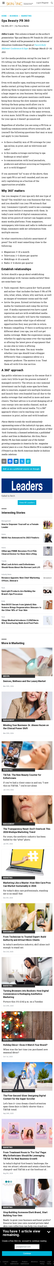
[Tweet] (22, 461)
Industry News (6, 574)
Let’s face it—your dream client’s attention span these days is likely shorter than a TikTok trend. (24, 1106)
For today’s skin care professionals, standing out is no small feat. (25, 892)
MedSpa (6, 676)
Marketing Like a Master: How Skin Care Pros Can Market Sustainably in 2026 (27, 884)
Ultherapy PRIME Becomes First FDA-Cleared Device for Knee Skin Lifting (19, 552)
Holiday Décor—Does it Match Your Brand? (25, 1045)
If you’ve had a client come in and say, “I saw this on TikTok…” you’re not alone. (26, 784)
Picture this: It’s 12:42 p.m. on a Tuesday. (23, 1001)
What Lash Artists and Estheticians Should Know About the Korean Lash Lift (21, 565)
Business (14, 16)
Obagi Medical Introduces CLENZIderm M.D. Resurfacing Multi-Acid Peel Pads (20, 621)
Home (4, 16)
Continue (27, 1253)
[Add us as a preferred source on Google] (28, 461)
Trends (4, 561)
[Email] (4, 461)
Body (3, 601)
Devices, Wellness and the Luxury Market (24, 681)
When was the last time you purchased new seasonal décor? (25, 1051)
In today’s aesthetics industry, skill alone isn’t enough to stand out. (26, 946)
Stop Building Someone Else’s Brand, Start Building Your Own (25, 1214)
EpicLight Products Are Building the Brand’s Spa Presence (19, 592)
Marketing (26, 16)
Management (6, 521)
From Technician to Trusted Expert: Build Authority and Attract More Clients (24, 938)
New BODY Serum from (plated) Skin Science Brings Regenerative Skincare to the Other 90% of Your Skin (21, 607)
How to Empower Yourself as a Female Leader (20, 525)
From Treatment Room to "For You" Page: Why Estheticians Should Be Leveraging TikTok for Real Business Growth (24, 1155)
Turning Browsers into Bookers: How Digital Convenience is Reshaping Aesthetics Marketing (26, 993)
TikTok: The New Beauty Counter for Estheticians (22, 776)
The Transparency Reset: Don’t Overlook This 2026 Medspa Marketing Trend (26, 830)
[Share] (10, 461)
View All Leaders (27, 502)
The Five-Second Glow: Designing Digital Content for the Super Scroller (24, 1097)
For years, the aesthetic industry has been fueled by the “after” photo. (24, 838)
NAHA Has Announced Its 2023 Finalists (20, 537)
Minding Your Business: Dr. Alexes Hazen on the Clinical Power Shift (26, 727)
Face (3, 588)
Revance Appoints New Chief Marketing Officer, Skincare (21, 579)
